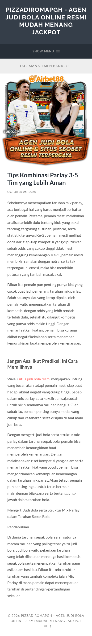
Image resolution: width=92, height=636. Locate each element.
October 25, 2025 (21, 192)
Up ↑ (48, 626)
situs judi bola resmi (34, 379)
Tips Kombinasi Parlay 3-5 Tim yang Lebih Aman (42, 178)
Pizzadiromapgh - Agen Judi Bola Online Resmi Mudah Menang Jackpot (46, 21)
